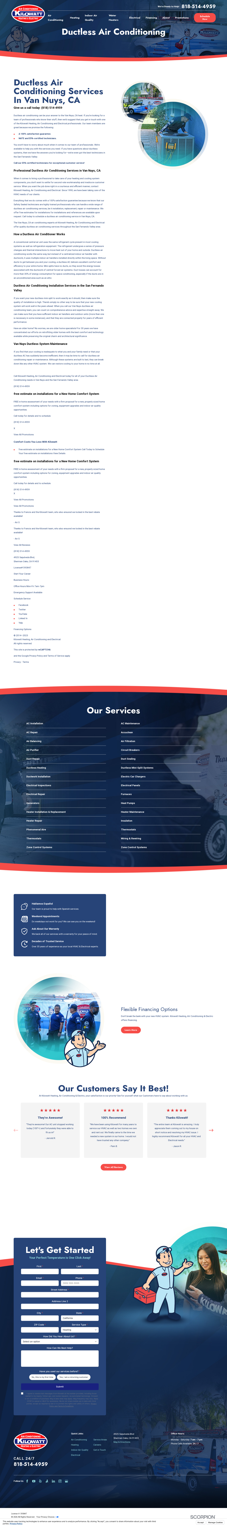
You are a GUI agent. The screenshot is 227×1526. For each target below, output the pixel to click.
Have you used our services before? (59, 1371)
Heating (75, 1444)
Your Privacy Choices (45, 1517)
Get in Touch (99, 1450)
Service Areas (100, 1439)
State (79, 1313)
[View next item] (211, 1130)
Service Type (80, 1324)
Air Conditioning (79, 1439)
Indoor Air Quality (79, 1450)
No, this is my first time (42, 1377)
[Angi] (46, 1481)
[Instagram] (60, 1481)
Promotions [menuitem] (182, 17)
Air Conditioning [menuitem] (55, 18)
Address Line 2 (60, 1301)
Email (39, 1278)
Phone (80, 1278)
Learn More (131, 1030)
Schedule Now (205, 18)
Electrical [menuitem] (134, 17)
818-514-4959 (199, 6)
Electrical (75, 1455)
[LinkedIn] (53, 1481)
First (40, 1266)
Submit (60, 1386)
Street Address (60, 1289)
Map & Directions (121, 1442)
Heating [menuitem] (74, 17)
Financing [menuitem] (151, 17)
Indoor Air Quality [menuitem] (91, 18)
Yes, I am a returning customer (73, 1377)
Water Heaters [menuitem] (113, 18)
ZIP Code (40, 1324)
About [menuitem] (166, 17)
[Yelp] (40, 1481)
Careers (97, 1444)
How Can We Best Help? (60, 1348)
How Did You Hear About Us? (59, 1336)
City (40, 1313)
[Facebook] (27, 1481)
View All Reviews (113, 1167)
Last (80, 1266)
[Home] (28, 13)
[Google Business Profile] (66, 1481)
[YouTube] (33, 1481)
